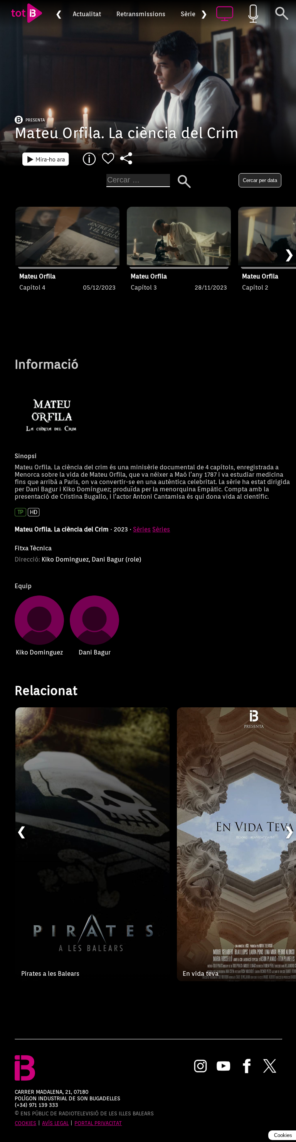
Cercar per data (260, 180)
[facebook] (246, 1066)
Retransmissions (140, 14)
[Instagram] (200, 1066)
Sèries (189, 14)
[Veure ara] (46, 159)
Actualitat (87, 14)
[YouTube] (223, 1066)
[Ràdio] (253, 14)
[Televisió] (224, 14)
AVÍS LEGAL (55, 1123)
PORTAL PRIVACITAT (98, 1123)
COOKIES (25, 1123)
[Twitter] (270, 1066)
